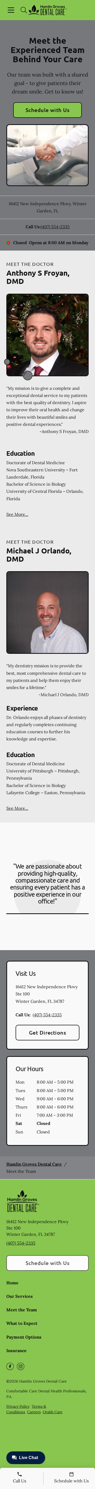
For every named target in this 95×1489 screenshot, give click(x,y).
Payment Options (23, 1337)
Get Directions (47, 1032)
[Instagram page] (20, 1366)
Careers (34, 1412)
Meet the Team (21, 1309)
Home (12, 1282)
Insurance (16, 1350)
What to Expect (21, 1323)
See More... (17, 514)
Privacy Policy (18, 1406)
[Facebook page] (10, 1366)
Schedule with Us (48, 109)
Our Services (19, 1296)
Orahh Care (53, 1412)
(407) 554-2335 (55, 226)
